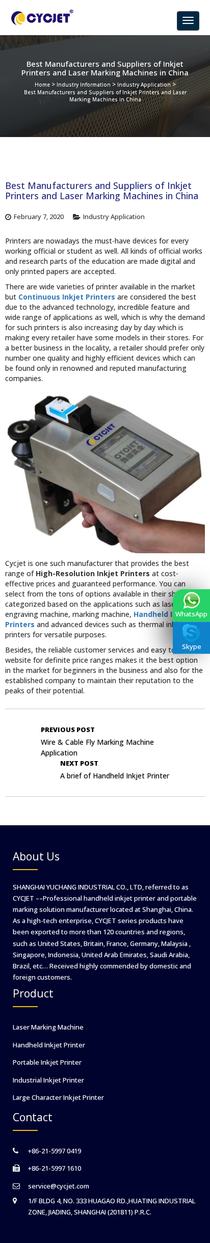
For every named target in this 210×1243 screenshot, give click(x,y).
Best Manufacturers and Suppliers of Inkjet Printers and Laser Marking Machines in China (105, 96)
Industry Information (84, 84)
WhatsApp (191, 613)
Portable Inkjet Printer (47, 1062)
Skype (191, 646)
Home (42, 84)
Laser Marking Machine (48, 1027)
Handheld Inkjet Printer (49, 1044)
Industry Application (144, 84)
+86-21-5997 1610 (54, 1168)
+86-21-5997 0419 (54, 1150)
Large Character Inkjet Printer (58, 1097)
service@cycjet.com (58, 1186)
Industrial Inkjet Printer (48, 1080)
